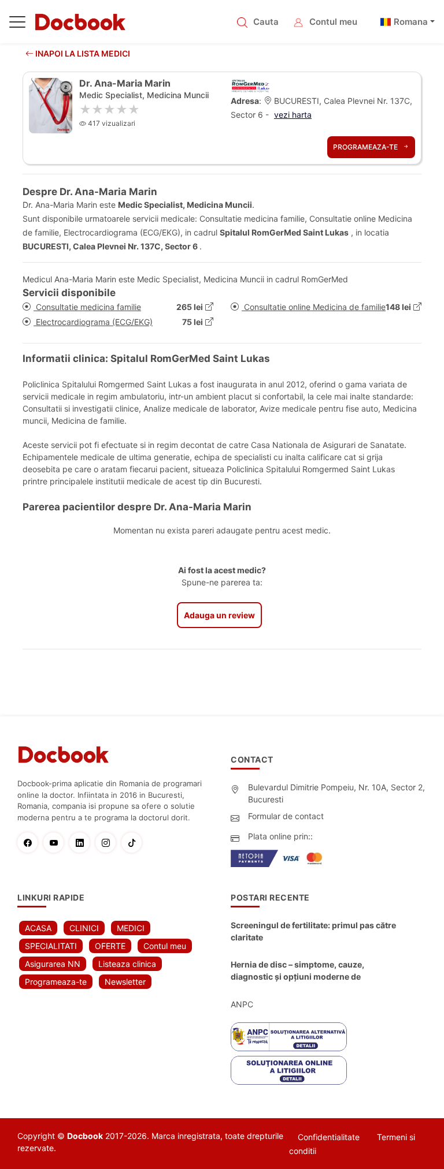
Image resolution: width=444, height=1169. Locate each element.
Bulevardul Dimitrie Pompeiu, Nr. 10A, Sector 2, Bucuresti (336, 793)
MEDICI (131, 928)
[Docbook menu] (17, 24)
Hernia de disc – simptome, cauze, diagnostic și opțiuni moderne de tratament (297, 971)
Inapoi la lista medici (82, 53)
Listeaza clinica (127, 964)
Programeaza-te (366, 147)
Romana (411, 21)
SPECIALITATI (51, 946)
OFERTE (110, 946)
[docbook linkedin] (82, 842)
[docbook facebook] (30, 842)
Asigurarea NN (52, 964)
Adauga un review (219, 615)
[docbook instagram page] (108, 842)
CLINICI (84, 928)
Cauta (266, 21)
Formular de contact (286, 816)
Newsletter (125, 982)
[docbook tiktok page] (134, 842)
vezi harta (293, 114)
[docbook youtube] (56, 842)
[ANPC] (289, 1036)
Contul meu (333, 21)
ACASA (38, 928)
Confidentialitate (329, 1137)
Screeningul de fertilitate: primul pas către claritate (313, 931)
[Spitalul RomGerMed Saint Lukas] (250, 85)
